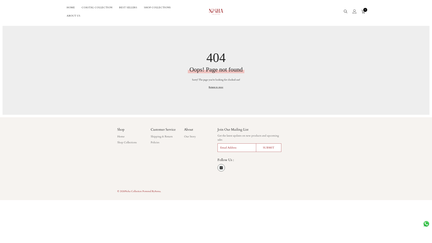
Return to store (216, 87)
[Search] (345, 11)
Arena (157, 191)
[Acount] (355, 11)
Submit (269, 148)
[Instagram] (221, 167)
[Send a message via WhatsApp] (426, 224)
